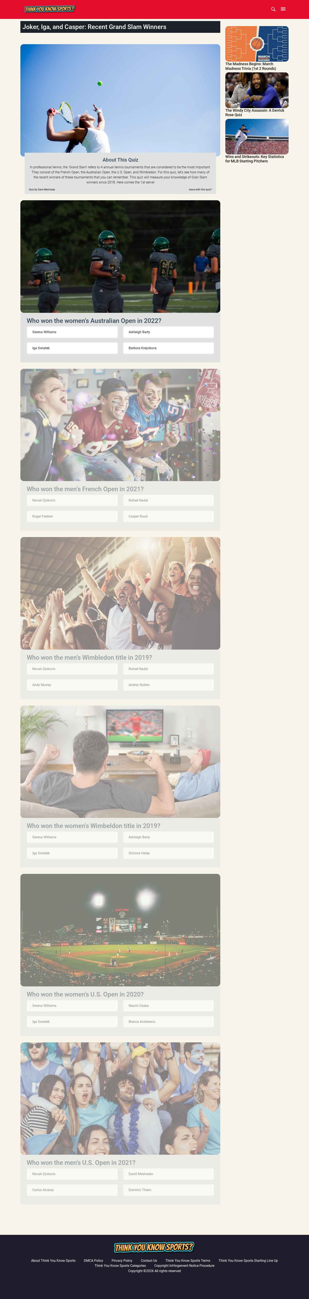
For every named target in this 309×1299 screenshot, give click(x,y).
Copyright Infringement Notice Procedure (184, 1266)
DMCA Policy (93, 1261)
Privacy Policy (122, 1261)
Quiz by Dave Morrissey (42, 189)
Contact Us (149, 1261)
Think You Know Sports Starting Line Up (248, 1261)
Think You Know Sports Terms (187, 1261)
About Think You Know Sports (53, 1261)
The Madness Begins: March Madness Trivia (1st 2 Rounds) (250, 66)
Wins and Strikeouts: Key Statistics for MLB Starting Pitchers (254, 158)
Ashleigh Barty (139, 332)
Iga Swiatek (41, 348)
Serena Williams (44, 332)
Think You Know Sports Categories (120, 1266)
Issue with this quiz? (200, 189)
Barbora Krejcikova (143, 348)
